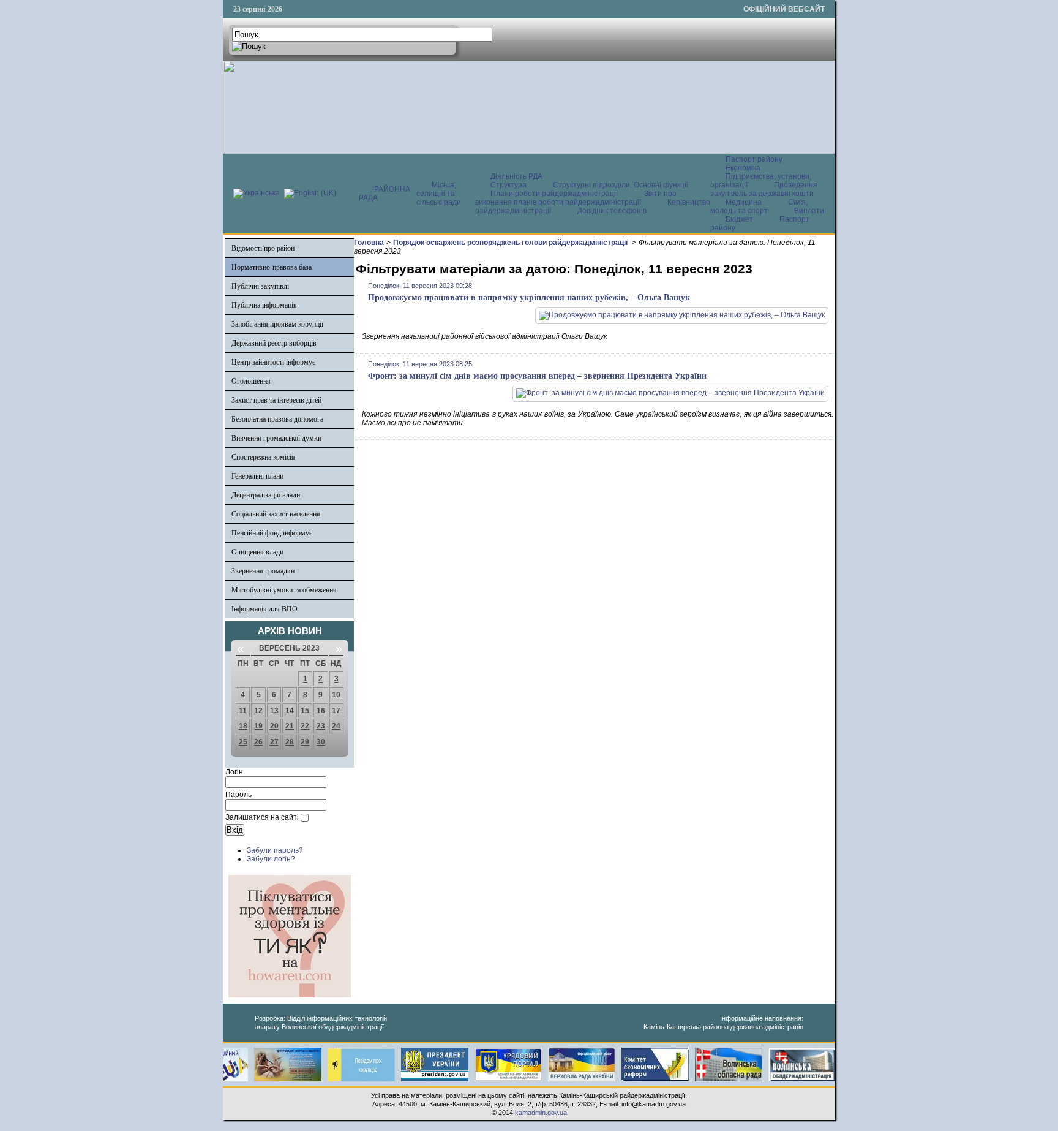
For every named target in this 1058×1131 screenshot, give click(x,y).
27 (274, 742)
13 (274, 710)
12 (258, 710)
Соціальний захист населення (275, 514)
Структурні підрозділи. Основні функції (620, 185)
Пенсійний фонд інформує (271, 533)
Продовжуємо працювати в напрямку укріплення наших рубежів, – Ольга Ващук (529, 297)
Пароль (238, 794)
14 (289, 710)
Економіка (743, 168)
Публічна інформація (264, 305)
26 (258, 742)
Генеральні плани (257, 476)
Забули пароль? (275, 850)
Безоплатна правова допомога (277, 419)
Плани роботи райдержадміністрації (554, 193)
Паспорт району (754, 159)
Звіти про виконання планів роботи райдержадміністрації (576, 197)
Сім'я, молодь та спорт (759, 206)
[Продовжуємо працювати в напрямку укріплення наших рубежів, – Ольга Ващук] (681, 315)
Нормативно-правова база (271, 267)
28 (289, 742)
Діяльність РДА (516, 176)
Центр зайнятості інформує (273, 362)
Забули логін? (271, 859)
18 (243, 726)
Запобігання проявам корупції (277, 324)
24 (336, 726)
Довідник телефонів (612, 210)
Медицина (744, 202)
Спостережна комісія (263, 457)
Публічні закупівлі (260, 286)
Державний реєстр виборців (274, 343)
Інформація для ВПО (264, 609)
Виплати (809, 210)
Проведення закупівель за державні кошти (763, 189)
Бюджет (740, 219)
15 (305, 710)
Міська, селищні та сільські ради (438, 193)
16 (321, 710)
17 (336, 710)
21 (289, 726)
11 (243, 710)
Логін (234, 772)
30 (321, 742)
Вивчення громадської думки (276, 438)
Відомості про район (263, 248)
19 (258, 726)
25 (243, 742)
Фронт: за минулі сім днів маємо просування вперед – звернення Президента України (537, 375)
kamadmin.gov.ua (541, 1112)
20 (274, 726)
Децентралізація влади (265, 495)
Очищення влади (257, 552)
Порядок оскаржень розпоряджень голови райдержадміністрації (511, 242)
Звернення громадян (263, 571)
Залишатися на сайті (262, 817)
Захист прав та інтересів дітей (276, 400)
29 (305, 742)
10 (336, 694)
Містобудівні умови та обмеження (284, 590)
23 (321, 726)
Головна (369, 242)
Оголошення (251, 381)
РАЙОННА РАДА (384, 193)
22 (305, 726)
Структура (508, 185)
